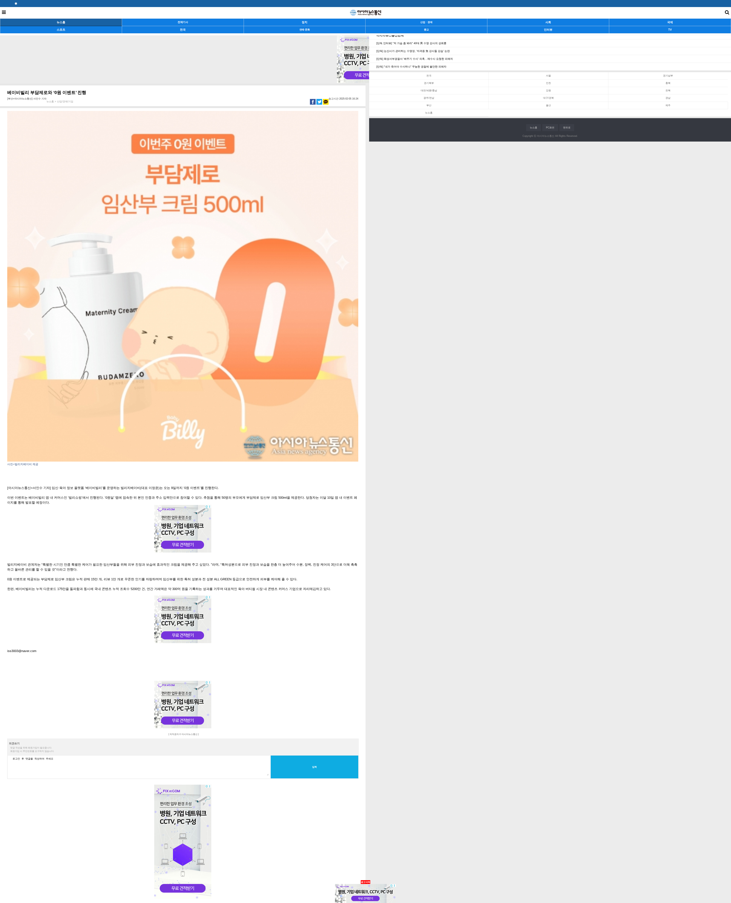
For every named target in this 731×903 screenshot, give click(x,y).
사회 (548, 22)
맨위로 (567, 127)
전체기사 (183, 22)
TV (670, 29)
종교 (426, 29)
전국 (183, 29)
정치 (304, 22)
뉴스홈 (61, 22)
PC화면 (550, 127)
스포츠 (61, 29)
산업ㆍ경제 (426, 22)
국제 (670, 22)
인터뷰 (548, 29)
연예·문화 (304, 29)
